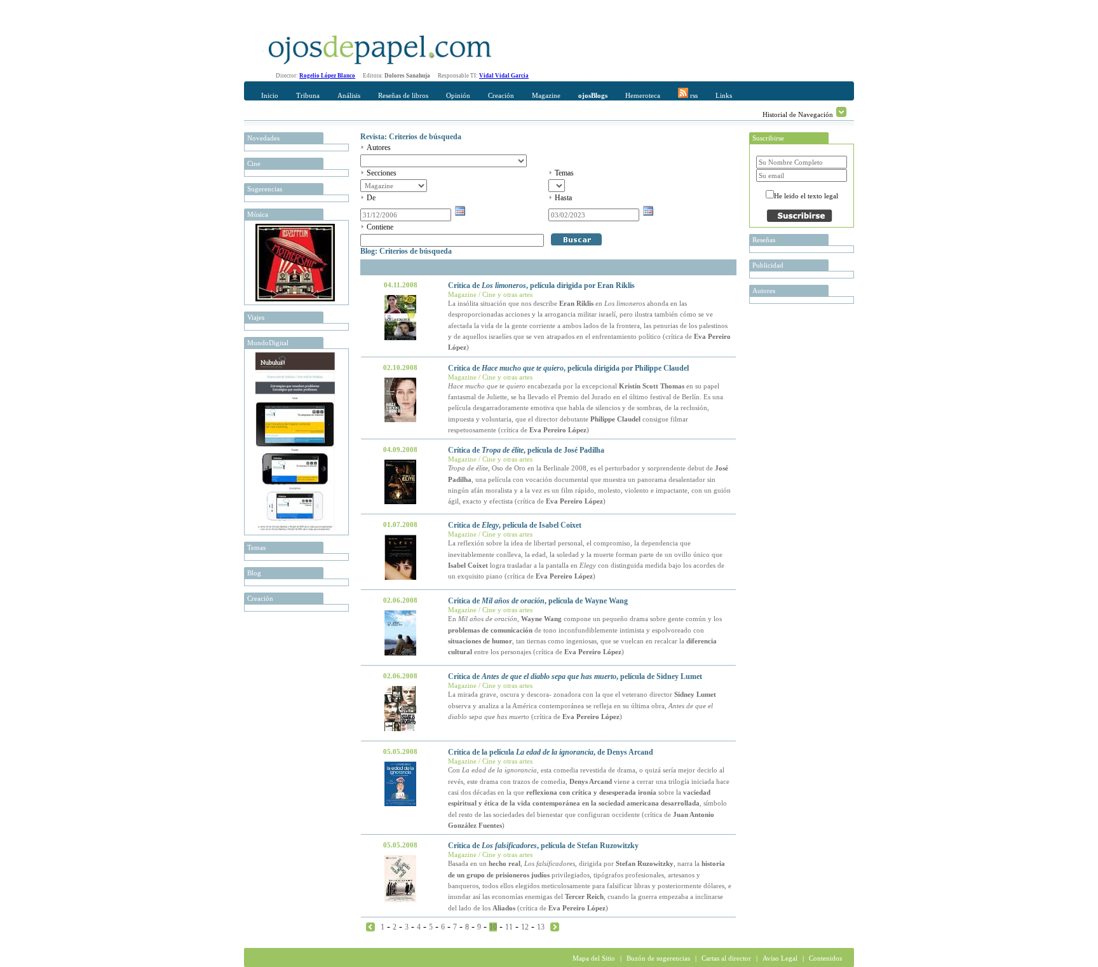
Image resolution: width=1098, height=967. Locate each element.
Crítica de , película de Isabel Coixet (514, 525)
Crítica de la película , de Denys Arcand (550, 752)
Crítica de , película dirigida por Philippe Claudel (568, 368)
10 (493, 926)
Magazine (546, 95)
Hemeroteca (642, 95)
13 (541, 926)
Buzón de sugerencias (658, 958)
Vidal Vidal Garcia (504, 75)
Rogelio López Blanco (327, 75)
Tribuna (308, 95)
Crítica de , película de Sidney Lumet (575, 676)
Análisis (348, 95)
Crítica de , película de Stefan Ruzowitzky (543, 845)
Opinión (458, 95)
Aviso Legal (779, 958)
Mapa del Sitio (594, 958)
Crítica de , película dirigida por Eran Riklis (541, 285)
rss (693, 95)
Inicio (269, 95)
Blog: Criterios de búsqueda (406, 251)
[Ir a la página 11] (555, 926)
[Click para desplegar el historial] (841, 112)
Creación (501, 95)
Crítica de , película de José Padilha (526, 450)
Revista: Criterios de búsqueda (410, 136)
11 (509, 926)
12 (525, 926)
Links (723, 95)
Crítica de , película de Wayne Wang (538, 600)
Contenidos (825, 958)
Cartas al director (726, 958)
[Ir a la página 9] (370, 926)
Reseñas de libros (403, 95)
